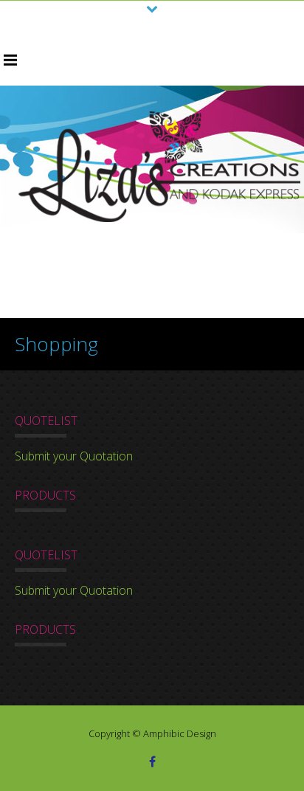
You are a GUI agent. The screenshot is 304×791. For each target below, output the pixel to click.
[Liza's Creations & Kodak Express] (159, 166)
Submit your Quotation (74, 456)
